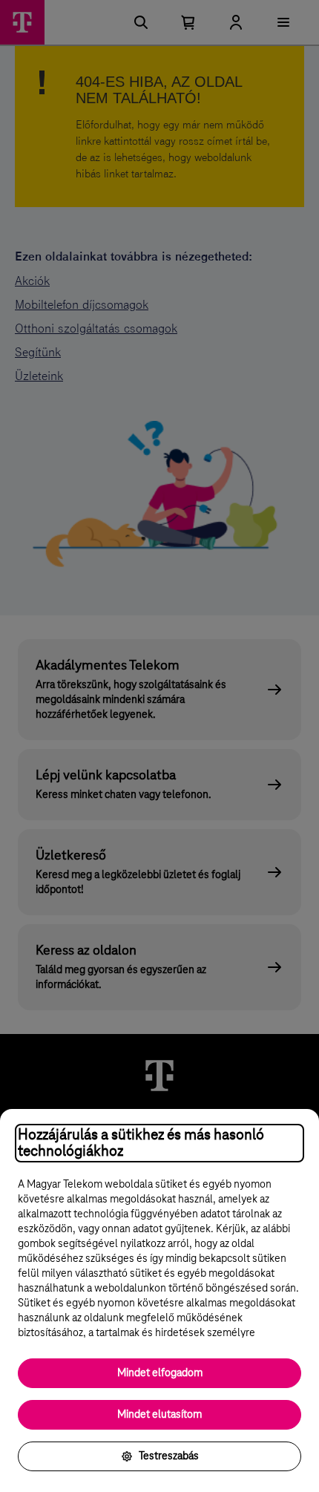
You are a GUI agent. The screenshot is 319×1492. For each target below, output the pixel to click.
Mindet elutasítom (159, 1415)
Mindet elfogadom (160, 1373)
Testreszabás (169, 1456)
